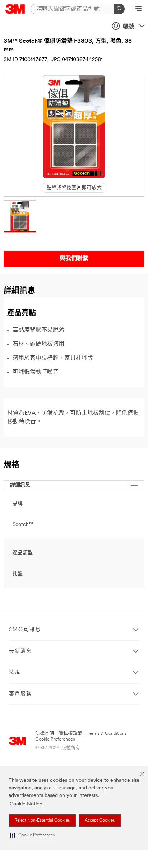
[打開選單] (138, 9)
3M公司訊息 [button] (25, 629)
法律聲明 (44, 733)
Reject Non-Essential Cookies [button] (42, 820)
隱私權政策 (70, 733)
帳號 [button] (128, 27)
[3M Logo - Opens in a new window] (15, 9)
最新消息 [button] (20, 651)
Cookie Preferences (55, 739)
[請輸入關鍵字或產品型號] (119, 9)
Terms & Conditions (107, 733)
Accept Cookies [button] (100, 820)
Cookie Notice (26, 804)
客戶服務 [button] (20, 694)
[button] (32, 835)
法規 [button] (14, 672)
